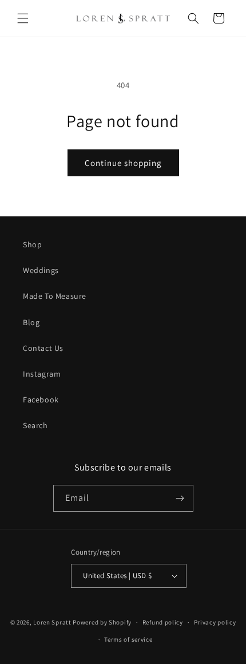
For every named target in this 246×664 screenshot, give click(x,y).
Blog (31, 322)
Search (35, 425)
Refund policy (162, 622)
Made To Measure (54, 296)
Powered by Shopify (102, 622)
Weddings (41, 270)
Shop (32, 244)
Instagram (42, 374)
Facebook (41, 399)
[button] (22, 18)
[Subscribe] (180, 498)
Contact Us (43, 348)
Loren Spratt (52, 622)
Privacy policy (215, 622)
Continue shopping (123, 162)
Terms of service (128, 639)
